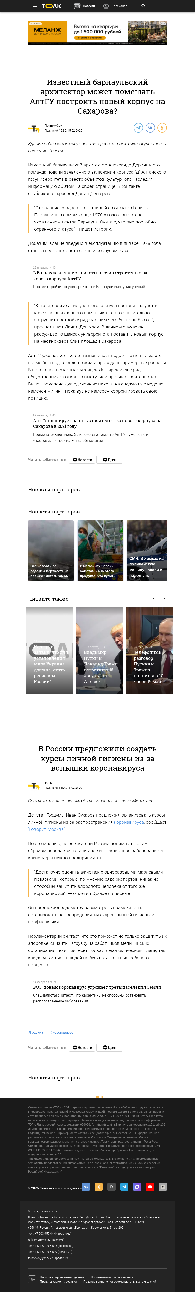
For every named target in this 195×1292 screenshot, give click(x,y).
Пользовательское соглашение (112, 1277)
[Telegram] (138, 128)
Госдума (35, 1032)
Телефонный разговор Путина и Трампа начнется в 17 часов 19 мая (148, 666)
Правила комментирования (58, 1281)
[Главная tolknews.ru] (51, 6)
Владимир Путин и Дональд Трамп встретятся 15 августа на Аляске (101, 666)
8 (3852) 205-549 (46, 1252)
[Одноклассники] (162, 128)
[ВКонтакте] (150, 128)
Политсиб (51, 130)
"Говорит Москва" (46, 829)
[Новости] (82, 460)
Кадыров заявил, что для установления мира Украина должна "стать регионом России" (51, 664)
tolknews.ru (48, 1211)
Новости (89, 6)
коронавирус (61, 1032)
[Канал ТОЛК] (109, 460)
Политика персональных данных (62, 1277)
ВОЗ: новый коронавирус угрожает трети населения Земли (97, 987)
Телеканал (119, 6)
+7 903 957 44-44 (46, 1233)
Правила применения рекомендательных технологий (119, 1281)
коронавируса (129, 822)
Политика (51, 787)
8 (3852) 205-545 (46, 1246)
